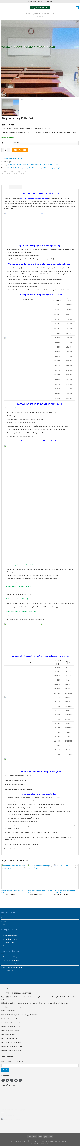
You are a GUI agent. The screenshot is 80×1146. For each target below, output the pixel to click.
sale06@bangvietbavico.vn (17, 784)
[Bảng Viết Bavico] (40, 7)
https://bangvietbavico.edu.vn (10, 1027)
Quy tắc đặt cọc (8, 970)
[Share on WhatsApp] (3, 172)
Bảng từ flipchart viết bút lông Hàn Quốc (12, 891)
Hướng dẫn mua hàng (10, 936)
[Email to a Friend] (13, 172)
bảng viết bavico (33, 168)
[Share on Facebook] (6, 172)
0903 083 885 (14, 780)
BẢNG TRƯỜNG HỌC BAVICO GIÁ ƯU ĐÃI (32, 165)
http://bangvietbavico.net (9, 1038)
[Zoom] (4, 94)
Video (5, 921)
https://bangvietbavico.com (10, 1030)
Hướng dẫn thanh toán (10, 939)
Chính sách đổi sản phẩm (11, 960)
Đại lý (4, 946)
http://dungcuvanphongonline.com (12, 1042)
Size (2, 143)
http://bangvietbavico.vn (9, 1034)
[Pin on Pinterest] (17, 172)
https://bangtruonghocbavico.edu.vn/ (21, 849)
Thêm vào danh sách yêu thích (12, 158)
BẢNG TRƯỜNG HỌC (13, 168)
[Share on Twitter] (10, 172)
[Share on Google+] (20, 172)
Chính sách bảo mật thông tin (12, 967)
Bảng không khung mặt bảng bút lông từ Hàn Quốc (66, 891)
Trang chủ (29, 14)
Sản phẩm (37, 14)
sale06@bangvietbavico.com (15, 1019)
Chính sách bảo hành (9, 964)
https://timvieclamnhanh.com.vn (11, 1050)
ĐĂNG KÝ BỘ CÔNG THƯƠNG (10, 1115)
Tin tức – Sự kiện (8, 918)
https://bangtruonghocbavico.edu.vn (18, 1023)
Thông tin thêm (15, 187)
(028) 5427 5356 (25, 1007)
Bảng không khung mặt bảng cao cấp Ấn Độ (40, 891)
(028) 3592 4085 (14, 1007)
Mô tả (5, 187)
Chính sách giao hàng (10, 957)
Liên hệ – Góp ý (7, 924)
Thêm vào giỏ (20, 150)
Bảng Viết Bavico (22, 789)
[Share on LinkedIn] (24, 172)
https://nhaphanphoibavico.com (11, 1046)
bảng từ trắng (24, 168)
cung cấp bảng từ (55, 168)
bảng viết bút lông (44, 168)
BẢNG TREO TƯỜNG (14, 165)
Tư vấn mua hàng (8, 942)
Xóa (77, 140)
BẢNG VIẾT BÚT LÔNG (48, 14)
